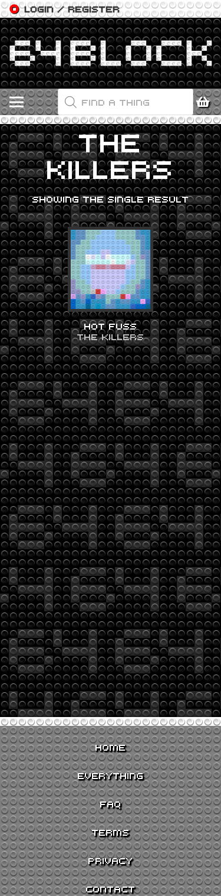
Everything (111, 775)
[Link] (110, 53)
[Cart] (206, 102)
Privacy (110, 860)
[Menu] (16, 102)
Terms (111, 832)
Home (110, 747)
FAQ (110, 804)
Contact (111, 889)
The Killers (110, 337)
